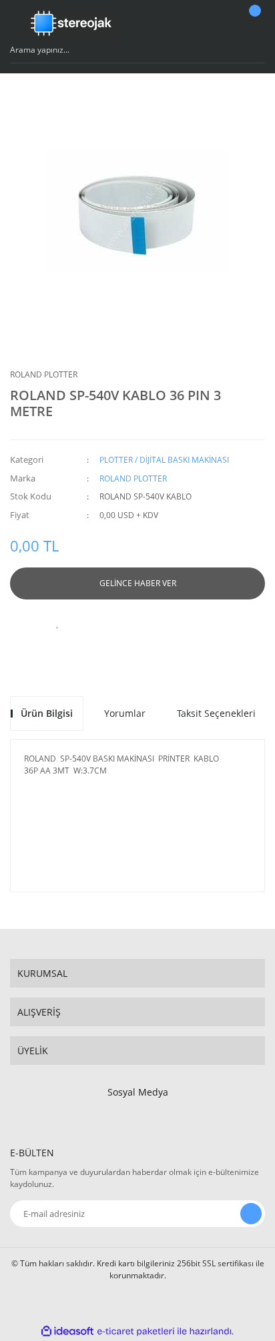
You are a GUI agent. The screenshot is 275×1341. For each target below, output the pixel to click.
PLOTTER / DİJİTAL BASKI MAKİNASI (164, 459)
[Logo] (71, 23)
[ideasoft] (67, 1331)
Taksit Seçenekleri (216, 713)
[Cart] (253, 23)
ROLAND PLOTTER (43, 374)
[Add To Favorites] (57, 622)
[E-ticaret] (136, 1332)
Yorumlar (125, 713)
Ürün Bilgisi (47, 713)
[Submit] (251, 1213)
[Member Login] (219, 23)
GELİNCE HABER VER (137, 583)
